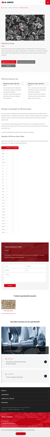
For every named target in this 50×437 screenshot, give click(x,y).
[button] (24, 39)
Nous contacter (7, 417)
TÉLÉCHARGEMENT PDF (27, 62)
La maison (5, 7)
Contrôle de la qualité (7, 398)
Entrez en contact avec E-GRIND (13, 247)
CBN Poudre (15, 7)
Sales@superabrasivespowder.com (8, 423)
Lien (23, 409)
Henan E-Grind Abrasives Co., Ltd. (14, 407)
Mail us (8, 65)
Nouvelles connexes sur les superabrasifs (25, 322)
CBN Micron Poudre (23, 7)
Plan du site (3, 409)
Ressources (4, 402)
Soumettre (10, 285)
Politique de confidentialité (13, 409)
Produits (10, 7)
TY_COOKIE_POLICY (18, 430)
